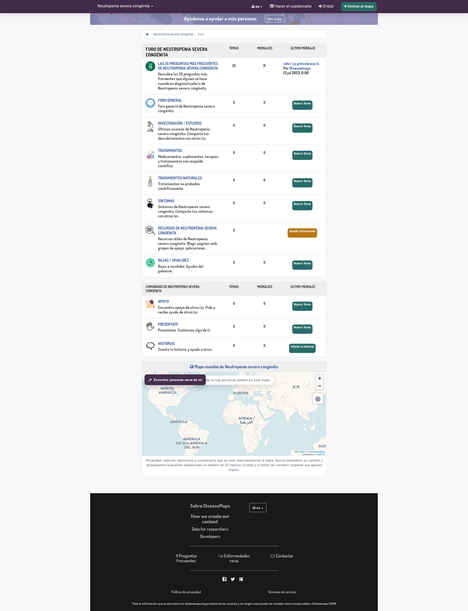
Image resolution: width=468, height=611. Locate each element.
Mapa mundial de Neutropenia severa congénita (236, 366)
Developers (210, 536)
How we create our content (210, 519)
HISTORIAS (166, 343)
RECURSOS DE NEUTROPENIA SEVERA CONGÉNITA (187, 230)
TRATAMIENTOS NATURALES (180, 178)
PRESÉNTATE (168, 324)
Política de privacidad (186, 592)
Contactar (284, 555)
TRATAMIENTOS (170, 150)
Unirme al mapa (360, 6)
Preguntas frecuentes (186, 558)
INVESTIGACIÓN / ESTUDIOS (180, 123)
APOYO (163, 301)
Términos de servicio (282, 592)
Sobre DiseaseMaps (210, 505)
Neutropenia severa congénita (173, 34)
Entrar (328, 6)
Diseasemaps (300, 68)
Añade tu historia (302, 346)
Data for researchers (210, 529)
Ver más (274, 19)
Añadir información (302, 231)
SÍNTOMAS (166, 200)
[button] (124, 6)
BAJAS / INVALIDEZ (173, 260)
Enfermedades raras (236, 558)
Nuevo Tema (302, 103)
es (258, 507)
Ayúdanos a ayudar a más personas (220, 18)
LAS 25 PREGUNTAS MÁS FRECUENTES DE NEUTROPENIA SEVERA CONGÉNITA (188, 66)
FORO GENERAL (170, 100)
